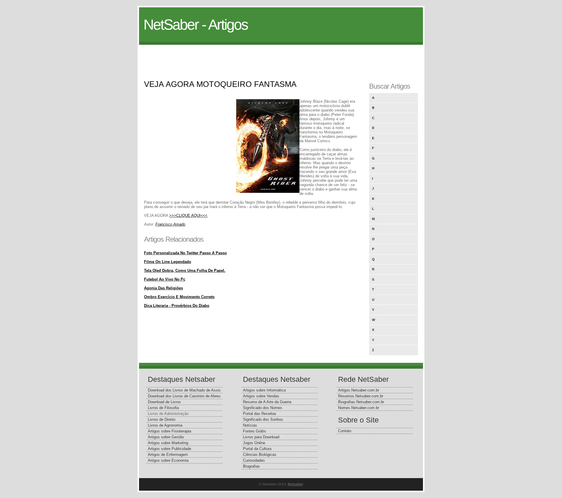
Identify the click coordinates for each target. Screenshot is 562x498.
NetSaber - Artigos (195, 24)
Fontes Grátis (254, 431)
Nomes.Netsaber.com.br (358, 408)
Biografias (251, 466)
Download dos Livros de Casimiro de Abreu (184, 396)
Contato (344, 431)
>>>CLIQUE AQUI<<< (188, 215)
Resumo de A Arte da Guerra (267, 402)
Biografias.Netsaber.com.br (361, 402)
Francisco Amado (170, 224)
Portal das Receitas (259, 413)
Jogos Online (254, 443)
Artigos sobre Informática (264, 390)
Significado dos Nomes (262, 408)
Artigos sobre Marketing (168, 443)
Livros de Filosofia (163, 408)
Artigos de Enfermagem (168, 454)
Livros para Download (261, 437)
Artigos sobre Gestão (166, 437)
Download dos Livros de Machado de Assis (184, 390)
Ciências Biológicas (259, 454)
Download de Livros (164, 402)
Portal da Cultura (257, 449)
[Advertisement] (281, 58)
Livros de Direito (161, 419)
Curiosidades (254, 460)
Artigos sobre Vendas (261, 396)
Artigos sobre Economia (168, 460)
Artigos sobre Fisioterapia (169, 431)
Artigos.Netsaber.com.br (358, 390)
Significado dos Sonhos (263, 419)
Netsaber (295, 484)
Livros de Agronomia (165, 425)
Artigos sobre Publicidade (169, 449)
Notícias (250, 425)
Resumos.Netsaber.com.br (360, 396)
